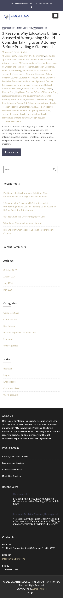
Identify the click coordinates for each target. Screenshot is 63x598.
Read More (10, 152)
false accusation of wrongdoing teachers (21, 85)
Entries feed (9, 381)
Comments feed (11, 388)
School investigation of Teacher (42, 103)
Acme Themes (39, 588)
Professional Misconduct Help (39, 99)
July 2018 (8, 283)
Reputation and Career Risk (14, 103)
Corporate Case (11, 312)
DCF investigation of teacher (32, 63)
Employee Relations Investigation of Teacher (32, 81)
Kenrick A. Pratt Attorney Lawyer (37, 88)
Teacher (6, 106)
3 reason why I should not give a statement (24, 55)
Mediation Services (11, 476)
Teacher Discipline (10, 114)
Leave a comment (13, 121)
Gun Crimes (9, 325)
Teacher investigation (30, 114)
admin (25, 52)
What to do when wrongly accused (29, 117)
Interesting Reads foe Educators (17, 27)
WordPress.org (10, 394)
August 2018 (9, 276)
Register (7, 368)
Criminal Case (10, 319)
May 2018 (7, 289)
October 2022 (10, 270)
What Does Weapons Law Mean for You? (22, 223)
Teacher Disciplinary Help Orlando (35, 110)
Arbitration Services (12, 469)
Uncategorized (40, 27)
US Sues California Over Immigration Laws (24, 216)
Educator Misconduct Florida (32, 77)
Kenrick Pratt (8, 92)
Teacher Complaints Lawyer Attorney (28, 106)
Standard (7, 339)
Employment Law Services (15, 456)
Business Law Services (13, 462)
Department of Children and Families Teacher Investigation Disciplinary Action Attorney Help (29, 67)
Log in (6, 375)
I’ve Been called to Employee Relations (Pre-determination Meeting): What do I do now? (36, 501)
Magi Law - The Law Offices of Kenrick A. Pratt (36, 92)
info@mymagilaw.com (13, 558)
